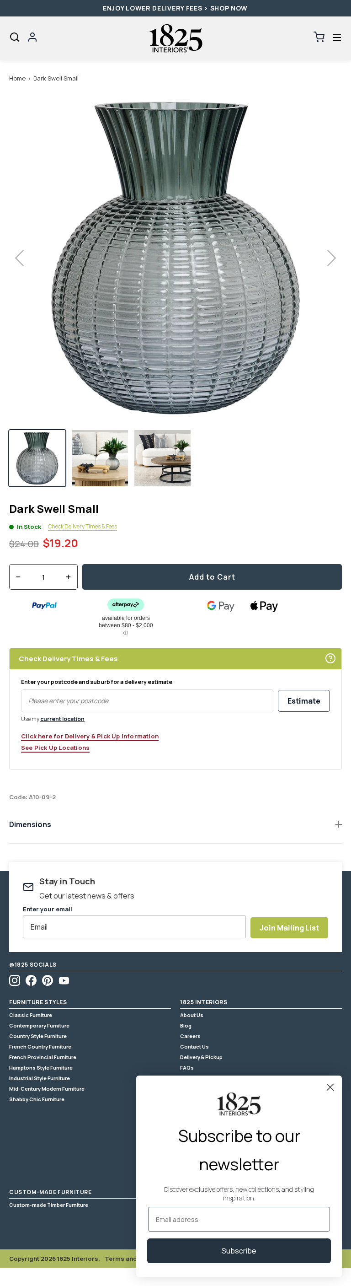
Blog (185, 1025)
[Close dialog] (330, 1087)
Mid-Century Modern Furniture (47, 1088)
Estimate (303, 701)
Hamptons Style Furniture (41, 1067)
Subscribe (239, 1251)
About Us (191, 1015)
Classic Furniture (30, 1015)
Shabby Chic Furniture (36, 1099)
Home (17, 78)
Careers (190, 1036)
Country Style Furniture (38, 1036)
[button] (336, 37)
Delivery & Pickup (201, 1057)
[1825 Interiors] (175, 38)
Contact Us (194, 1046)
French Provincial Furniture (42, 1057)
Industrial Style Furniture (39, 1078)
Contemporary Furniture (39, 1025)
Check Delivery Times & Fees (82, 526)
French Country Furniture (40, 1046)
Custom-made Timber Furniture (48, 1204)
